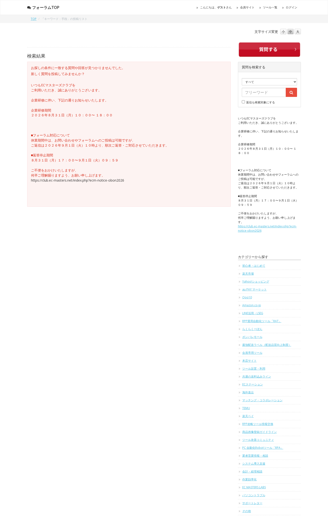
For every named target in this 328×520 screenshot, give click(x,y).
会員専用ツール (252, 353)
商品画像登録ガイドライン (259, 432)
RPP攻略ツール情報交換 (257, 424)
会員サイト (247, 7)
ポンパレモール (252, 337)
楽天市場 (248, 274)
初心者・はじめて (253, 266)
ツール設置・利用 (253, 368)
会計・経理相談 (252, 471)
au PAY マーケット (254, 289)
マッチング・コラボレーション (262, 400)
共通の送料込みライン (256, 376)
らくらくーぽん (252, 329)
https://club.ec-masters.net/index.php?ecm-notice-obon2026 (77, 180)
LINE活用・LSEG (252, 313)
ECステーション (252, 384)
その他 (246, 511)
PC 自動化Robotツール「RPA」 (262, 448)
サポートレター (252, 503)
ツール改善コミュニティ (258, 440)
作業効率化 (249, 479)
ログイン (291, 7)
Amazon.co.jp (251, 305)
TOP (33, 19)
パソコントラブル (253, 495)
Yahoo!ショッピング (255, 281)
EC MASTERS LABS (254, 487)
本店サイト (249, 361)
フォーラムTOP (45, 7)
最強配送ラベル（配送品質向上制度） (266, 345)
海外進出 (248, 392)
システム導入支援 (253, 463)
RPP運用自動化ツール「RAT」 (261, 321)
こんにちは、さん (216, 7)
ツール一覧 (270, 7)
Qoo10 (247, 297)
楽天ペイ (248, 416)
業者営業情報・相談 (255, 456)
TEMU (246, 408)
